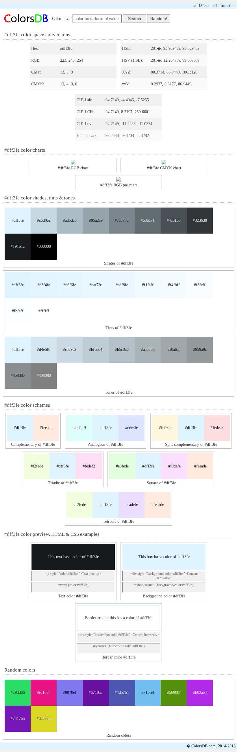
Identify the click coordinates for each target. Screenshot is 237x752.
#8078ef (69, 692)
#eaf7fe (96, 285)
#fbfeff (17, 311)
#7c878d (122, 220)
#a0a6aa (173, 349)
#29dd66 (18, 692)
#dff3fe (18, 220)
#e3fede (122, 466)
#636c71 (148, 220)
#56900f (174, 692)
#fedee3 (217, 427)
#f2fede (37, 466)
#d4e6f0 (43, 349)
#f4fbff (174, 285)
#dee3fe (131, 427)
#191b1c (18, 246)
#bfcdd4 (95, 349)
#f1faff (147, 285)
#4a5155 (174, 220)
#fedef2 (89, 466)
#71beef (147, 692)
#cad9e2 (69, 349)
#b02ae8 (200, 692)
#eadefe (131, 504)
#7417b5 (18, 718)
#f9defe (174, 466)
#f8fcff (199, 285)
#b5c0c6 (122, 349)
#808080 (44, 375)
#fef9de (165, 427)
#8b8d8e (18, 375)
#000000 (44, 246)
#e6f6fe (70, 285)
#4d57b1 (122, 692)
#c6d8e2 (44, 220)
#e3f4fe (44, 285)
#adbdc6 (70, 220)
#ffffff (43, 311)
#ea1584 (44, 692)
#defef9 (79, 427)
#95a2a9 (96, 220)
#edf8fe (122, 285)
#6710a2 (96, 692)
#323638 (200, 220)
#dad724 (44, 718)
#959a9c (200, 349)
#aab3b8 (148, 349)
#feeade (46, 427)
